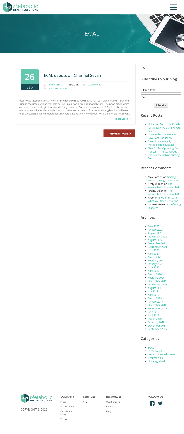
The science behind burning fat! (163, 185)
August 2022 (155, 240)
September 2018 (157, 308)
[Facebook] (152, 403)
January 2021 (155, 264)
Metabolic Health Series (161, 354)
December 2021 (157, 243)
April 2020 (153, 270)
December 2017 (157, 325)
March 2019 (155, 298)
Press (63, 401)
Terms (63, 419)
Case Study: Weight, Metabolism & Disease (161, 143)
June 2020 (153, 267)
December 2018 (157, 305)
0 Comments (94, 84)
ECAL (51, 88)
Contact (110, 406)
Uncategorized (156, 361)
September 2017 (157, 329)
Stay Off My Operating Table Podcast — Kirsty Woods (164, 149)
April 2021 (153, 253)
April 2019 (153, 294)
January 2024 (155, 229)
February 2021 (156, 260)
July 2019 (153, 291)
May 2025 (153, 226)
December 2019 (157, 281)
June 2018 (153, 312)
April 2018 (153, 315)
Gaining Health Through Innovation (163, 178)
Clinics (86, 401)
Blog (108, 411)
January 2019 (155, 301)
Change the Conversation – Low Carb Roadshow (164, 136)
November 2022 (157, 236)
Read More (121, 118)
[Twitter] (160, 403)
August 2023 (155, 233)
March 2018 (155, 318)
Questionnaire (113, 401)
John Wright (54, 84)
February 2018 (156, 322)
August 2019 (155, 288)
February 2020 (156, 277)
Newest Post (119, 133)
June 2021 (153, 250)
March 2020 (155, 274)
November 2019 (157, 284)
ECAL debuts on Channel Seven (72, 75)
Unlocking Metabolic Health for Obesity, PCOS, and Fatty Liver (164, 127)
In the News (61, 88)
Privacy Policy (67, 406)
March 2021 (155, 257)
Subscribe (161, 105)
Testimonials (155, 358)
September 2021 (157, 246)
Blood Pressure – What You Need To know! (163, 199)
